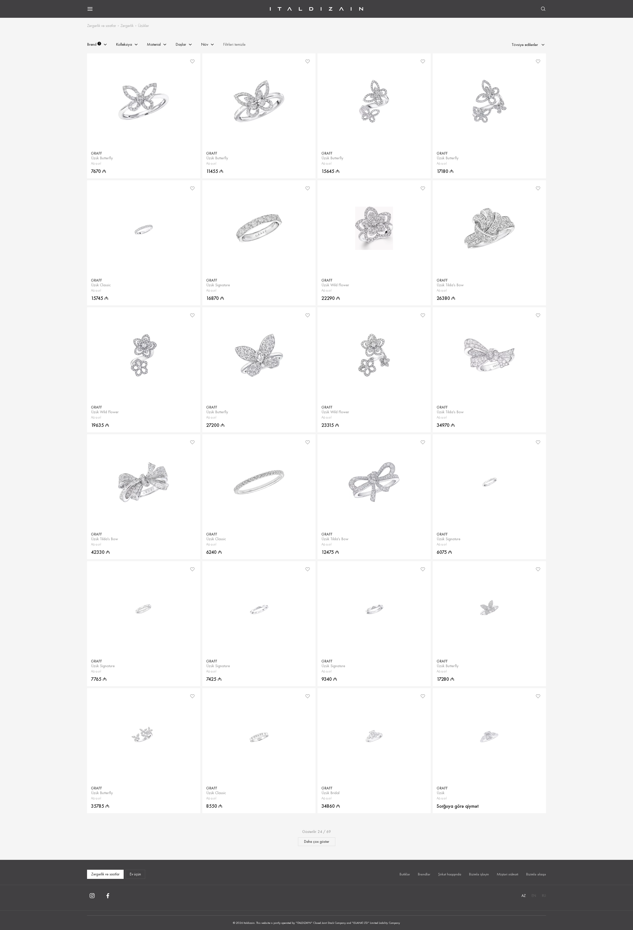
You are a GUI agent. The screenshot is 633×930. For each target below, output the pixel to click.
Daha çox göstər (316, 841)
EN (534, 895)
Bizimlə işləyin (479, 874)
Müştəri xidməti (507, 874)
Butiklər (405, 874)
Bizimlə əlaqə (536, 874)
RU (544, 895)
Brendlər (424, 874)
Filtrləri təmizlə (234, 44)
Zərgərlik (127, 25)
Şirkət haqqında (449, 874)
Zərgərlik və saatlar (101, 25)
